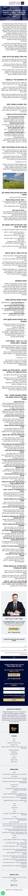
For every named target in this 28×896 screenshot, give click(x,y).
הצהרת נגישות (14, 761)
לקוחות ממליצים (14, 754)
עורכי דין (14, 816)
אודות (14, 741)
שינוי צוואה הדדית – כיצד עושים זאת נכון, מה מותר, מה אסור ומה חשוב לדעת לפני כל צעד (14, 856)
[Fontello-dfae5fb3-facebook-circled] (16, 885)
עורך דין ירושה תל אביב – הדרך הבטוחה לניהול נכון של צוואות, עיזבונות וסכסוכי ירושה (15, 826)
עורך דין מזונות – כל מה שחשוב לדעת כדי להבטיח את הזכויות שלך (15, 814)
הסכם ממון (14, 792)
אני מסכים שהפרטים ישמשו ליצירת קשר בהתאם (14, 696)
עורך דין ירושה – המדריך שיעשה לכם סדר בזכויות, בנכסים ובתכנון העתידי (14, 747)
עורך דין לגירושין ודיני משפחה (14, 743)
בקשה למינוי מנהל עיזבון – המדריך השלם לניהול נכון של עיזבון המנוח (14, 866)
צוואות (14, 835)
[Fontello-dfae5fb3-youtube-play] (12, 885)
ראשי (14, 739)
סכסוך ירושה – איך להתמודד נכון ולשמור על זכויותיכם (14, 824)
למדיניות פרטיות (23, 654)
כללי (14, 809)
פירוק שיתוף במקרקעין (14, 750)
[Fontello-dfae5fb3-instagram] (14, 885)
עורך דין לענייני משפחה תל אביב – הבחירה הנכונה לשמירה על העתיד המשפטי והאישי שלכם (16, 829)
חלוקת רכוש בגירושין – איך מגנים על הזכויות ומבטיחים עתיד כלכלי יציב (15, 782)
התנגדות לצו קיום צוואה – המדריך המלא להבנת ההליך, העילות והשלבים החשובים (15, 850)
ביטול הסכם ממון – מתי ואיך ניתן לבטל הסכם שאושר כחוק (15, 801)
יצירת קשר (14, 758)
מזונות (14, 811)
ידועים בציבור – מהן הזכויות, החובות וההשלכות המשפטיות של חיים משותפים (16, 789)
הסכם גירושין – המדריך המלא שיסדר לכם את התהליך (14, 774)
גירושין (14, 772)
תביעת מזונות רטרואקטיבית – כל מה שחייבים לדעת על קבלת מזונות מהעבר (15, 819)
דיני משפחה (14, 786)
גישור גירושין (14, 776)
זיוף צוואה (14, 837)
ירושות (14, 805)
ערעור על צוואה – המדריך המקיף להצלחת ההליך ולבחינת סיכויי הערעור (16, 843)
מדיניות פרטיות (14, 760)
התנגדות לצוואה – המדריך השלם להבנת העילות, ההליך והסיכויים (14, 846)
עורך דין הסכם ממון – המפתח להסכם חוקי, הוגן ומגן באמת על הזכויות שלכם (15, 794)
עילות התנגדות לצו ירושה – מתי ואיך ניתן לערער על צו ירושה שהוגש (15, 863)
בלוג (14, 756)
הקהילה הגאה (14, 807)
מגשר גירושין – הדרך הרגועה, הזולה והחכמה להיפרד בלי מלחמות (14, 778)
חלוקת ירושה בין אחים (14, 822)
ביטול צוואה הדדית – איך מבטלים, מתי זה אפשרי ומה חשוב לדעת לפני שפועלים (15, 859)
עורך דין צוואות (14, 745)
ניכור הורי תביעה (14, 784)
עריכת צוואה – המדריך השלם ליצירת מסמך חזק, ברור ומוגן (15, 840)
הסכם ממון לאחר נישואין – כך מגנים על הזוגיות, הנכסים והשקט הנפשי (14, 797)
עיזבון (14, 803)
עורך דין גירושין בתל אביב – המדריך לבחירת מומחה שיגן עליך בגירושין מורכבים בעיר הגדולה (14, 833)
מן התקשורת (14, 752)
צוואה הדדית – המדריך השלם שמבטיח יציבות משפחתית (17, 853)
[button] (3, 893)
